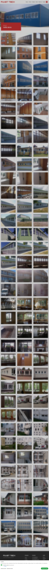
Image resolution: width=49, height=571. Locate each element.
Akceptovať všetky (44, 568)
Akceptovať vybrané (10, 568)
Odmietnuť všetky (3, 568)
